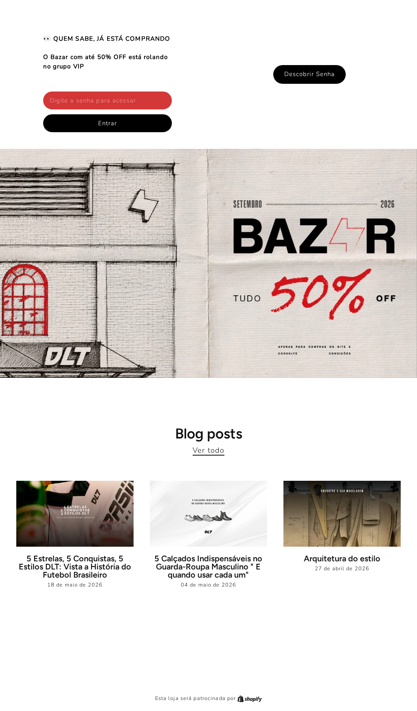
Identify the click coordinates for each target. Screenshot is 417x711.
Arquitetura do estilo (342, 558)
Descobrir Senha (309, 74)
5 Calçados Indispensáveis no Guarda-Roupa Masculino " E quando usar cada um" (208, 567)
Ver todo (208, 450)
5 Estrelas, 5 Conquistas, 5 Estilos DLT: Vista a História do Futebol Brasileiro (75, 567)
